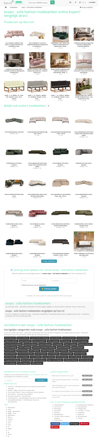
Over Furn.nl (58, 407)
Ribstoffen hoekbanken (85, 344)
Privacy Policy (58, 420)
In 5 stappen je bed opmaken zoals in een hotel (72, 391)
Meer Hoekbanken (50, 261)
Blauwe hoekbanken (77, 347)
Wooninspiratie (82, 416)
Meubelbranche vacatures (86, 405)
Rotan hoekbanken (23, 357)
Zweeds (10, 419)
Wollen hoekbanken (61, 357)
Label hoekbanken (34, 350)
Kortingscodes (82, 409)
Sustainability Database (15, 400)
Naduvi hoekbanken (10, 354)
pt (8, 427)
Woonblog (57, 409)
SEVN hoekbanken (22, 350)
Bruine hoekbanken (10, 357)
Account (83, 2)
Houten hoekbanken (23, 363)
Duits (9, 425)
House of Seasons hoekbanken (13, 344)
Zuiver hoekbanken (10, 363)
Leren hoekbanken (36, 357)
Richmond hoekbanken (30, 344)
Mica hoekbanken (87, 357)
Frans (9, 409)
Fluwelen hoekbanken (47, 350)
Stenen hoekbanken (53, 341)
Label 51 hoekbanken (25, 347)
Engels (10, 429)
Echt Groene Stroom (14, 392)
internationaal (26, 396)
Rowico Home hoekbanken (80, 341)
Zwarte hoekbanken (75, 357)
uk (8, 432)
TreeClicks (11, 386)
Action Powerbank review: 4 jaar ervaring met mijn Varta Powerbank (72, 386)
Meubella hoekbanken (86, 360)
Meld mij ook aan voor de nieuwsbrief (34, 285)
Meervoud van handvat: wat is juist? (72, 376)
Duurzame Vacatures (14, 396)
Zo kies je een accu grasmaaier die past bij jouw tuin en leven (72, 396)
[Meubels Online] (5, 7)
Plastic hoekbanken (40, 360)
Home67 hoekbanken (45, 344)
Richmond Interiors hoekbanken (78, 350)
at (8, 436)
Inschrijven (41, 380)
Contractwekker (13, 398)
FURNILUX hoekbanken (11, 341)
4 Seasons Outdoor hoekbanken (39, 338)
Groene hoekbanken (41, 354)
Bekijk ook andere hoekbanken (25, 106)
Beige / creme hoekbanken (55, 360)
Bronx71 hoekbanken (71, 344)
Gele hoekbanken (65, 341)
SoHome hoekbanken (69, 338)
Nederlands (11, 407)
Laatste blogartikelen (59, 372)
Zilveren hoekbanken (10, 347)
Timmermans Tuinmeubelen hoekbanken (44, 347)
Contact (80, 418)
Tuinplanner (81, 412)
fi (8, 430)
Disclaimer (57, 411)
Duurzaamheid (82, 407)
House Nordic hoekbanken (25, 354)
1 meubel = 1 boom (84, 411)
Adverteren (81, 414)
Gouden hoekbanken (66, 354)
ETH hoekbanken (57, 344)
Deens (10, 434)
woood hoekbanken (82, 338)
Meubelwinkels (58, 414)
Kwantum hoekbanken (64, 347)
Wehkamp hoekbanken (71, 360)
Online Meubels (59, 405)
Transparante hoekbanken (12, 360)
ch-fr (9, 423)
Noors (10, 417)
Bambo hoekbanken (22, 338)
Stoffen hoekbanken (25, 341)
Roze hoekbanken (10, 350)
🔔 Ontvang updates (49, 289)
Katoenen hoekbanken (39, 341)
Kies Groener (12, 394)
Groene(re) (19, 2)
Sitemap (56, 412)
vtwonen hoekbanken (62, 350)
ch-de (9, 421)
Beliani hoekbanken (27, 360)
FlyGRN (10, 390)
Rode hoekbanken (10, 338)
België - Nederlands (14, 411)
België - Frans (12, 413)
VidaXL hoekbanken (80, 354)
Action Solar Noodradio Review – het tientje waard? (72, 380)
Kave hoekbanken (54, 354)
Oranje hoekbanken (48, 357)
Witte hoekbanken (56, 338)
